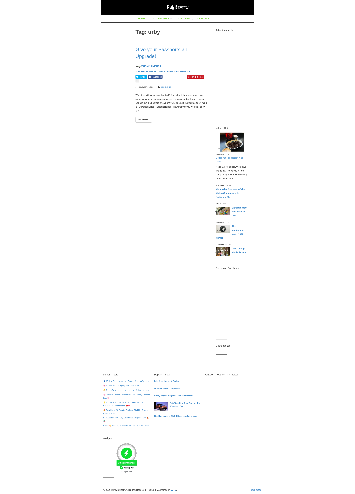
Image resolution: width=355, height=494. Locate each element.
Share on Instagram (175, 77)
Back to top (255, 490)
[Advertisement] (232, 76)
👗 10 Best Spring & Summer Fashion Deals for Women (126, 381)
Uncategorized (169, 71)
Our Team (183, 18)
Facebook (157, 77)
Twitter (143, 77)
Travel (153, 71)
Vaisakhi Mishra (151, 66)
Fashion (143, 71)
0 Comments (166, 87)
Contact (203, 18)
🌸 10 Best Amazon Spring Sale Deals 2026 (121, 386)
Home (142, 18)
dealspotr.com (126, 471)
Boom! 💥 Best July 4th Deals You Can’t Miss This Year (126, 426)
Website (185, 71)
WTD (173, 490)
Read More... (144, 120)
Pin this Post (197, 77)
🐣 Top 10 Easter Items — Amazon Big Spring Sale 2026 (126, 390)
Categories (161, 18)
